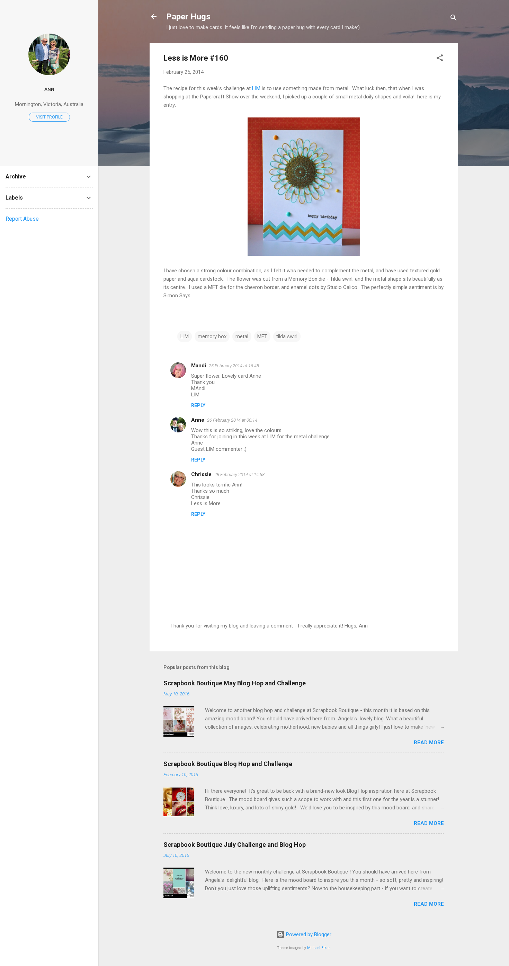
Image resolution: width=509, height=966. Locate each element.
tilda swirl (286, 336)
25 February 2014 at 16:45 (234, 365)
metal (241, 336)
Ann (49, 89)
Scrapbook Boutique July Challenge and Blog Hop (234, 844)
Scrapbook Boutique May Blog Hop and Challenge (234, 683)
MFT (262, 336)
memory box (212, 336)
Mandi (198, 365)
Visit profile (49, 117)
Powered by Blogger (308, 934)
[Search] (453, 18)
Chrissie (201, 474)
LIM (256, 88)
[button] (440, 59)
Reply (198, 405)
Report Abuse (22, 219)
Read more (429, 742)
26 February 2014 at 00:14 (232, 420)
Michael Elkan (319, 948)
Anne (197, 420)
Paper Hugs (188, 16)
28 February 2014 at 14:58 (239, 474)
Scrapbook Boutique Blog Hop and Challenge (227, 763)
